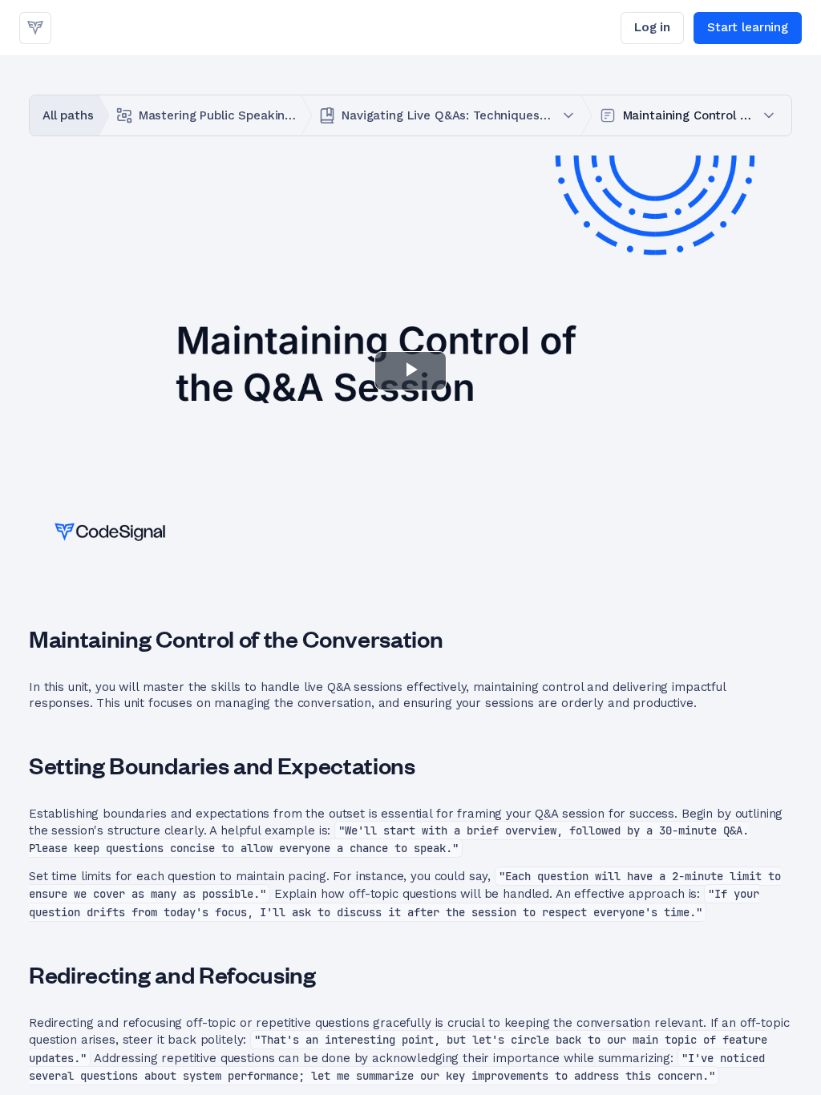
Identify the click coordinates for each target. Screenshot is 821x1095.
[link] (35, 28)
